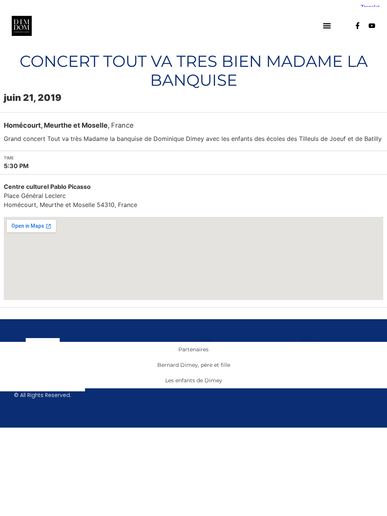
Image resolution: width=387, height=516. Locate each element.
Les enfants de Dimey (193, 380)
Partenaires (193, 349)
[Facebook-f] (357, 25)
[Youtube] (371, 25)
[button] (326, 26)
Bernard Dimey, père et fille (193, 365)
